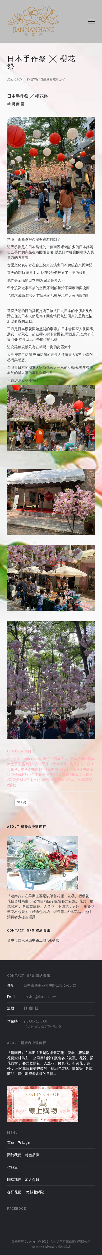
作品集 (12, 1167)
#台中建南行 (35, 769)
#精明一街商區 (53, 779)
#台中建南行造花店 (61, 769)
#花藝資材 (15, 779)
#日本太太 (60, 758)
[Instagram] (30, 1008)
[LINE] (36, 1008)
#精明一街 (65, 764)
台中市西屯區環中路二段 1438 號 (33, 940)
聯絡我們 (14, 1179)
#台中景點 (82, 764)
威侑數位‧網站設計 (57, 1247)
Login (25, 1142)
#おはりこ (15, 758)
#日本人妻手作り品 (41, 764)
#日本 (19, 769)
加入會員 (32, 1179)
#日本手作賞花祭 (78, 779)
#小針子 (44, 758)
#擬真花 (76, 774)
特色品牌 (32, 1155)
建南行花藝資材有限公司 (48, 79)
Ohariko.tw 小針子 (21, 751)
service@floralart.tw (40, 996)
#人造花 (62, 774)
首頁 (10, 1142)
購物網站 (36, 1192)
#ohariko (30, 758)
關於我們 (14, 1155)
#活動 (11, 785)
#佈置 (51, 774)
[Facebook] (25, 1008)
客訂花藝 (14, 1192)
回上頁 (21, 802)
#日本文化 (32, 779)
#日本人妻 (77, 758)
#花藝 (88, 774)
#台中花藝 (37, 774)
